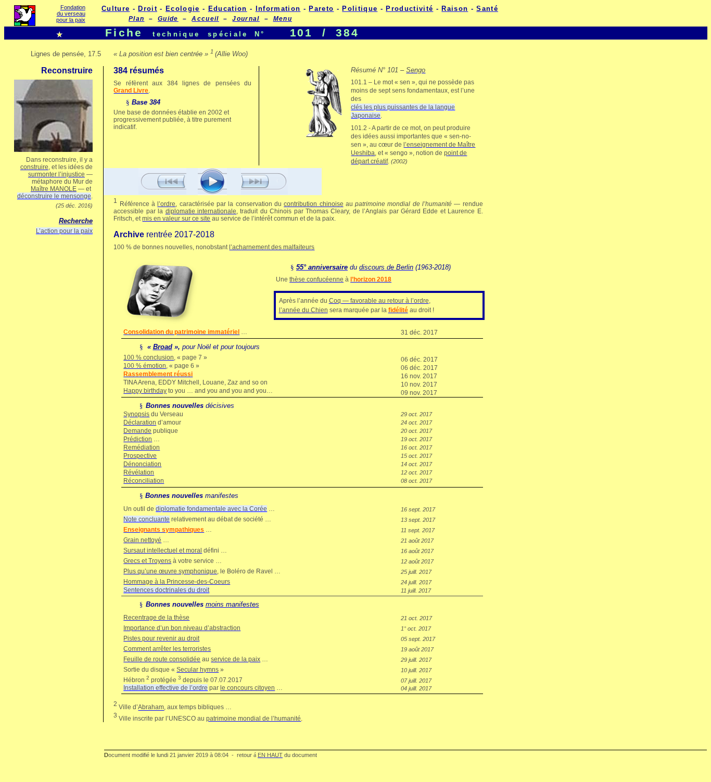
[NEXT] (212, 192)
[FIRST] (162, 191)
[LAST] (264, 191)
